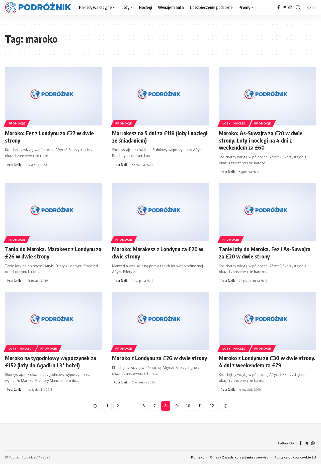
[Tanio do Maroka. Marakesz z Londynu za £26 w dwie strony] (53, 212)
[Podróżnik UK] (38, 8)
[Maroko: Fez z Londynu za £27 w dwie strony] (53, 96)
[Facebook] (278, 7)
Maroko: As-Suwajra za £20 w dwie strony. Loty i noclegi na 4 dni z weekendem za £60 (260, 140)
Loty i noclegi (234, 123)
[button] (298, 7)
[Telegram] (284, 7)
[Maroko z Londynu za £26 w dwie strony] (160, 321)
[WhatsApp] (290, 7)
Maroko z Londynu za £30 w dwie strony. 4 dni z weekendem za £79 (267, 361)
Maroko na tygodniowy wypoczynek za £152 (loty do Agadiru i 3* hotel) (50, 361)
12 (212, 406)
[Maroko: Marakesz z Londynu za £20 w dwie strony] (160, 212)
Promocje (17, 123)
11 (200, 406)
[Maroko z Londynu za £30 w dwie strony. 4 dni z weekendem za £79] (267, 321)
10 (188, 406)
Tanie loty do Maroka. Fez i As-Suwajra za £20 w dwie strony (264, 252)
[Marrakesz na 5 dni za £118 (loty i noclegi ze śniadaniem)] (160, 96)
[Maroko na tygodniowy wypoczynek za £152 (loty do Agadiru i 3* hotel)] (53, 321)
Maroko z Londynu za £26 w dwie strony (159, 357)
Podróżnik (14, 165)
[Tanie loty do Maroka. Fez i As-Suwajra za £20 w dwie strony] (267, 212)
